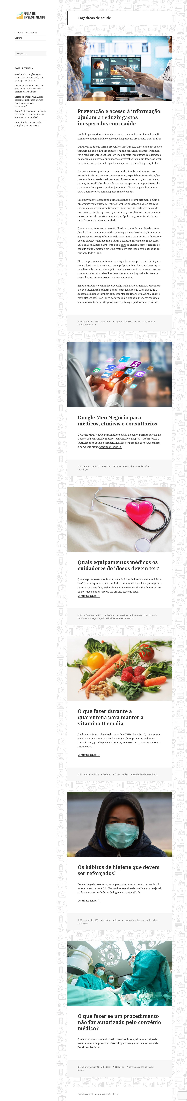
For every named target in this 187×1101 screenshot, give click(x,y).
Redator (106, 321)
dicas (145, 615)
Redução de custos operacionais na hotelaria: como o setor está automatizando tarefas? (30, 114)
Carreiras (123, 615)
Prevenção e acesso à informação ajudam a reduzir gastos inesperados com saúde (119, 117)
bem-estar (141, 321)
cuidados (129, 466)
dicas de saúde (142, 466)
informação (90, 324)
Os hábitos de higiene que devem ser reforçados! (119, 870)
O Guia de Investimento (26, 32)
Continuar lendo (110, 446)
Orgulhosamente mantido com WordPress (98, 1094)
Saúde (88, 618)
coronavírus (130, 920)
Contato (18, 37)
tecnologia (83, 469)
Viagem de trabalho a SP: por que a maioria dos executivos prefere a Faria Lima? (29, 88)
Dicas (118, 466)
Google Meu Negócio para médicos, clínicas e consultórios (117, 420)
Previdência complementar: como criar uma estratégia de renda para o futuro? (29, 77)
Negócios (119, 321)
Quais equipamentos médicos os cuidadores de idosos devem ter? (118, 565)
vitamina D (152, 774)
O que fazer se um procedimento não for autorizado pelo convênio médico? (119, 1022)
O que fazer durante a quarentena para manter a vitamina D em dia (110, 717)
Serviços (129, 321)
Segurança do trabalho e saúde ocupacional (113, 618)
